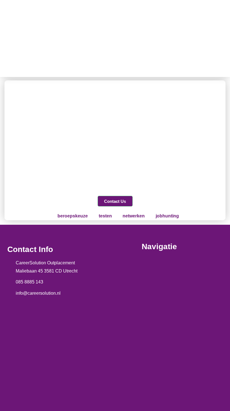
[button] (147, 38)
